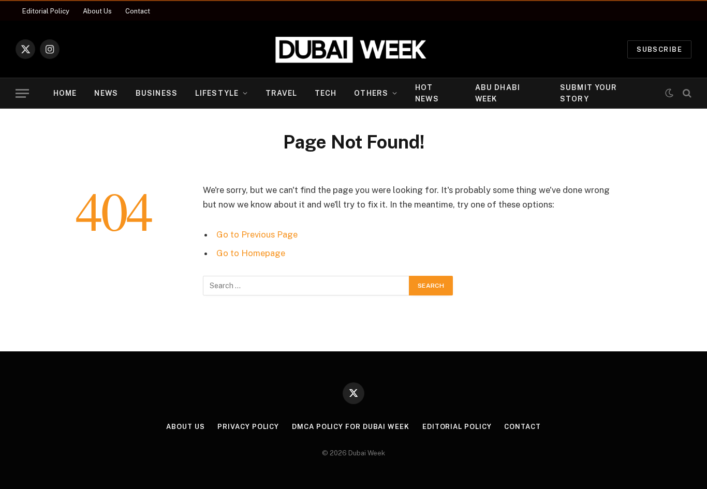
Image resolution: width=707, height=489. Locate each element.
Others (371, 93)
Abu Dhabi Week (497, 93)
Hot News (426, 93)
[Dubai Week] (353, 49)
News (105, 93)
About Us (97, 11)
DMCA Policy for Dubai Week (350, 427)
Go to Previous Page (257, 234)
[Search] (686, 93)
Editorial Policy (45, 11)
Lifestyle (217, 93)
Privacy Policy (248, 427)
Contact (137, 11)
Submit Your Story (588, 93)
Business (157, 93)
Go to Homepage (250, 253)
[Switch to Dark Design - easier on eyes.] (669, 93)
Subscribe (659, 49)
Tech (325, 93)
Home (65, 93)
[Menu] (22, 93)
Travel (281, 93)
